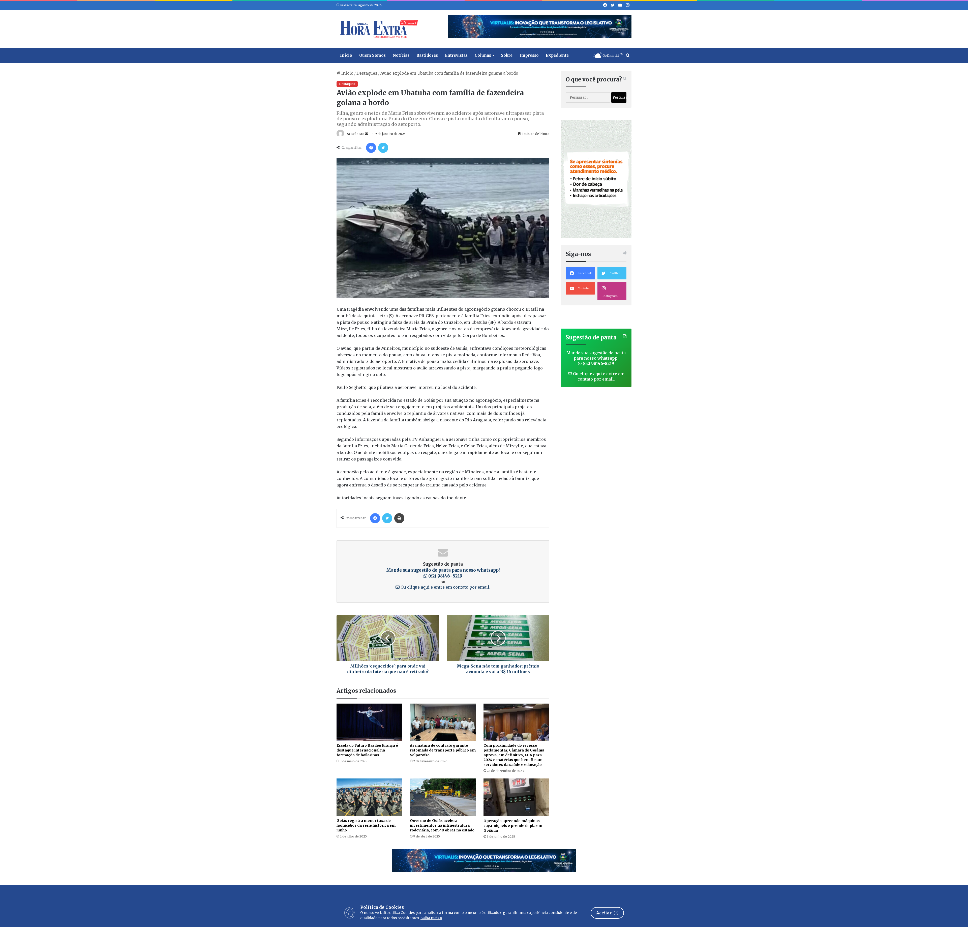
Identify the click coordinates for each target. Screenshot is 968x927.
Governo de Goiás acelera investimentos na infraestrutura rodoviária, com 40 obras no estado (442, 825)
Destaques (366, 73)
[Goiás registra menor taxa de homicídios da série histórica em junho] (369, 797)
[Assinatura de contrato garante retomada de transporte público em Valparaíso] (443, 722)
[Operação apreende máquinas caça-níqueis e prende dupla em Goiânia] (516, 797)
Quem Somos (372, 55)
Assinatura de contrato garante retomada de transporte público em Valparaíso (443, 750)
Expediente (557, 55)
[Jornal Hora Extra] (378, 29)
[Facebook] (371, 148)
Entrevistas (456, 55)
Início (346, 55)
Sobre (506, 55)
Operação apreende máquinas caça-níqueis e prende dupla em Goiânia (512, 826)
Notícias (401, 55)
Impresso (529, 55)
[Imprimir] (399, 518)
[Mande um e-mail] (366, 134)
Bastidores (427, 55)
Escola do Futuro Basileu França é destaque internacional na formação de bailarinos (367, 750)
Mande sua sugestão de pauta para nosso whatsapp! (443, 573)
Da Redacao (355, 134)
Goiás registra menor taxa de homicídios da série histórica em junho (366, 825)
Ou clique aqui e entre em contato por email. (445, 587)
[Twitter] (383, 148)
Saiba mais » (431, 918)
